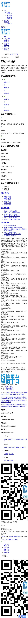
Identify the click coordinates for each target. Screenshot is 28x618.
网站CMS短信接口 (11, 400)
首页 (5, 10)
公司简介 (9, 23)
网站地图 (11, 454)
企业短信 (11, 394)
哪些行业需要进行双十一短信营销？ (14, 227)
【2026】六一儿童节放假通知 (12, 212)
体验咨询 (6, 545)
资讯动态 (4, 222)
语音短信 (16, 394)
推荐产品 (15, 54)
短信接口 (9, 13)
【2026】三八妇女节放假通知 (12, 219)
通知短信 (13, 392)
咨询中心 (6, 544)
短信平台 (9, 15)
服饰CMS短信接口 (17, 398)
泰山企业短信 (9, 388)
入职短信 (5, 394)
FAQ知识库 (23, 447)
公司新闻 (4, 208)
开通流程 (6, 447)
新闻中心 (6, 20)
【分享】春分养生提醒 (10, 232)
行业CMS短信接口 (21, 400)
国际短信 (22, 406)
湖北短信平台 (7, 203)
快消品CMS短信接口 (6, 398)
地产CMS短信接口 (11, 397)
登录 (2, 27)
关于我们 (6, 22)
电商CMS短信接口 (21, 397)
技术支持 (6, 547)
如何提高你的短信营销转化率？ (12, 234)
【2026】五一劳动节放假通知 (12, 216)
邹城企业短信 (8, 386)
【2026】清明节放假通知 (10, 217)
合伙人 (11, 460)
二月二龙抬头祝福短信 (10, 225)
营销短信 (9, 17)
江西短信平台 (7, 198)
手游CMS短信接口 (6, 402)
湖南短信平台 (7, 204)
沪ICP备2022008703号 (12, 539)
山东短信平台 (7, 199)
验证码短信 (17, 536)
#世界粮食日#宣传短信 (10, 235)
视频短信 (9, 18)
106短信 (8, 392)
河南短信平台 (7, 201)
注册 (4, 27)
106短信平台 (16, 406)
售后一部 (6, 549)
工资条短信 (19, 392)
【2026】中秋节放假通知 (10, 211)
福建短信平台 (7, 196)
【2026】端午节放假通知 (10, 214)
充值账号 (16, 447)
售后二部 (6, 550)
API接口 (6, 454)
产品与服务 (7, 12)
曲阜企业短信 (9, 389)
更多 (8, 193)
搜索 (17, 57)
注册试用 (6, 552)
